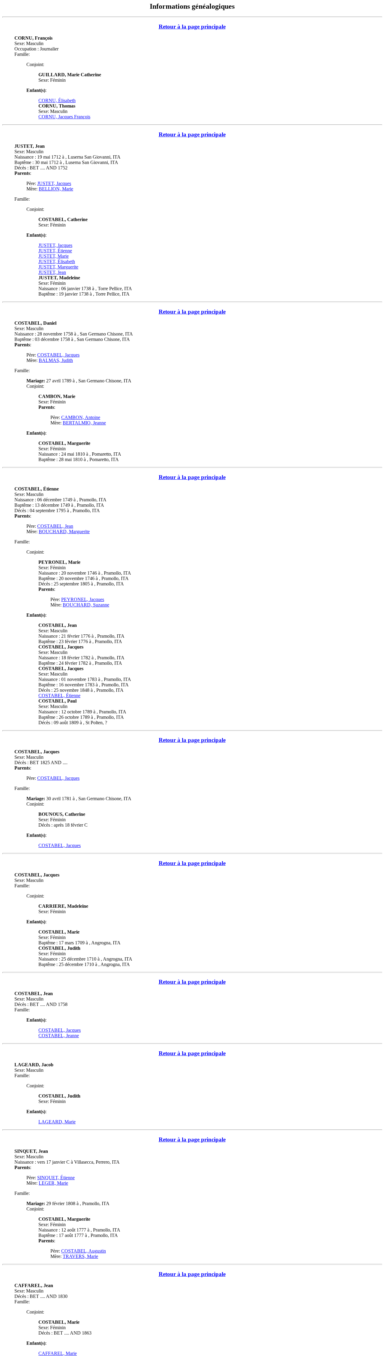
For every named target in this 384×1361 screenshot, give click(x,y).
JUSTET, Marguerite (58, 266)
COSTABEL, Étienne (59, 695)
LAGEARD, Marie (57, 1121)
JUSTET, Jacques (54, 183)
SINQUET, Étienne (56, 1177)
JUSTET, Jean (52, 272)
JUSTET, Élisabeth (56, 261)
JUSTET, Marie (53, 256)
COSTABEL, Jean (55, 526)
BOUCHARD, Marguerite (64, 531)
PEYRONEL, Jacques (82, 599)
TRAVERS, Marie (80, 1256)
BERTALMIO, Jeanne (84, 422)
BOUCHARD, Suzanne (86, 604)
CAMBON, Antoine (80, 417)
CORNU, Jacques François (64, 116)
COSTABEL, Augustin (83, 1250)
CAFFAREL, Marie (57, 1353)
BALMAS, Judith (56, 360)
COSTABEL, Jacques (58, 354)
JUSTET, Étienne (55, 250)
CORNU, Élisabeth (57, 100)
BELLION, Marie (56, 188)
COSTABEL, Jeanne (58, 1035)
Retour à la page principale (192, 26)
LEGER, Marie (53, 1183)
